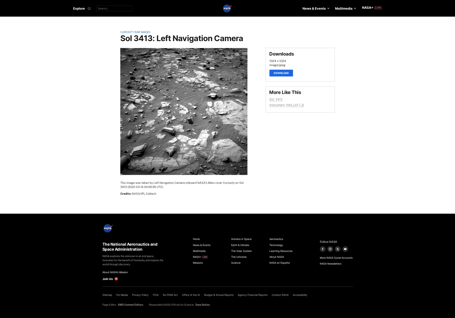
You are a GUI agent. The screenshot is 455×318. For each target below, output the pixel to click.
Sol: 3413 (275, 99)
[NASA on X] (338, 249)
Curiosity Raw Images (135, 32)
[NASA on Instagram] (330, 249)
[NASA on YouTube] (345, 249)
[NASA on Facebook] (323, 249)
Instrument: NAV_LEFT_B (286, 105)
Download (281, 72)
